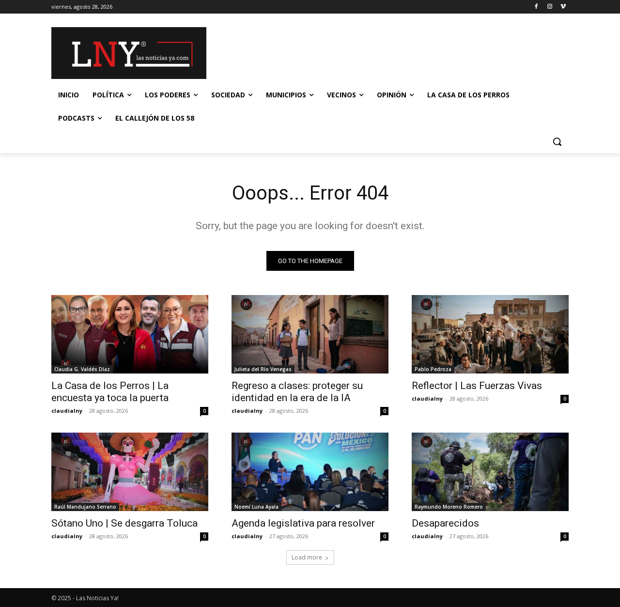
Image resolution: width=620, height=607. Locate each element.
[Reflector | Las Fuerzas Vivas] (490, 334)
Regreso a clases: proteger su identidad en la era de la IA (297, 392)
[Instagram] (549, 7)
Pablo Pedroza (433, 369)
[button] (557, 141)
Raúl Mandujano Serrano (85, 506)
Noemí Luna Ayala (256, 506)
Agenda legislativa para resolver (303, 523)
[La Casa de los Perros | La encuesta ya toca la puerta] (129, 334)
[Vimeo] (563, 7)
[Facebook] (536, 7)
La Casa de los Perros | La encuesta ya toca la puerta (110, 392)
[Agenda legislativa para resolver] (310, 472)
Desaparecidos (445, 523)
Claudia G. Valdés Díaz (82, 369)
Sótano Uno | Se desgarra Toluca (124, 523)
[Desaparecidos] (490, 472)
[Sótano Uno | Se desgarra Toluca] (129, 472)
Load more (307, 557)
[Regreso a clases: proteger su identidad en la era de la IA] (310, 334)
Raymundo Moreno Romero (449, 506)
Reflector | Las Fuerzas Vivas (477, 385)
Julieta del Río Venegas (263, 369)
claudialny (66, 410)
